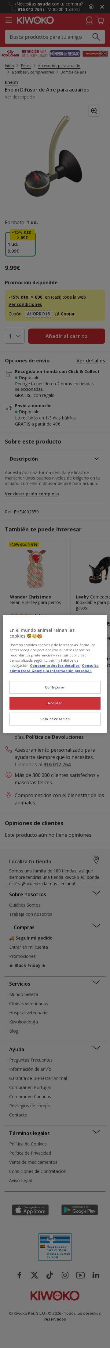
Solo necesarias (55, 719)
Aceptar (55, 703)
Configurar (55, 687)
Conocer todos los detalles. (55, 665)
